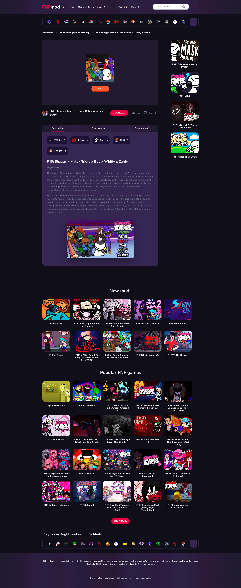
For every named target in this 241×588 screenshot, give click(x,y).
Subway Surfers (124, 578)
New (73, 7)
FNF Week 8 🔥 (121, 7)
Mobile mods (84, 7)
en (192, 7)
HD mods (135, 7)
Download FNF (100, 7)
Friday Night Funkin (142, 578)
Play (100, 88)
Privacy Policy (96, 578)
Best (65, 7)
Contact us (109, 578)
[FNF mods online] (51, 7)
